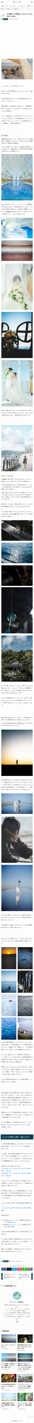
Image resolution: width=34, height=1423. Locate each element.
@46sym (16, 86)
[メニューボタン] (32, 2)
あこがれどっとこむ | (15, 1224)
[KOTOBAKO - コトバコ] (17, 2)
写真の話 (5, 19)
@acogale (11, 1226)
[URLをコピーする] (30, 1269)
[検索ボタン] (2, 2)
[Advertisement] (17, 39)
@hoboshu (11, 1222)
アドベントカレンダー (16, 1261)
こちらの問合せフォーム (22, 1314)
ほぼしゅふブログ (14, 1220)
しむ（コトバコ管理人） (17, 1302)
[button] (3, 1269)
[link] (17, 1322)
